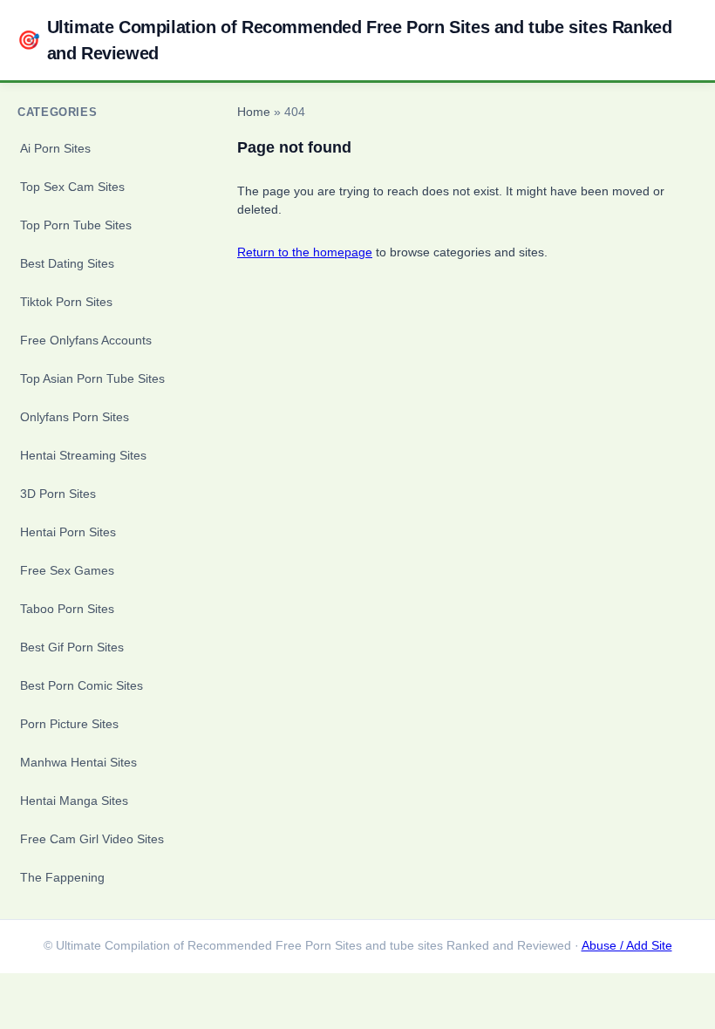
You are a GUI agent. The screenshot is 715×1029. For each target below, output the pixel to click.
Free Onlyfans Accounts (86, 340)
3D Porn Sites (58, 494)
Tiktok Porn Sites (66, 302)
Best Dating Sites (67, 263)
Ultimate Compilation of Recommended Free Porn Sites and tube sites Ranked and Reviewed (344, 40)
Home (253, 112)
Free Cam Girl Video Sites (92, 839)
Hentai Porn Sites (68, 532)
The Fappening (62, 877)
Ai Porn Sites (55, 148)
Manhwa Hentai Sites (78, 762)
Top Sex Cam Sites (72, 187)
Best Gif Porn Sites (72, 647)
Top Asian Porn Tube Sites (92, 378)
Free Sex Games (67, 570)
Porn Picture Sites (69, 724)
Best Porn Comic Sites (81, 685)
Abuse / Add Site (627, 945)
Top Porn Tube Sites (76, 225)
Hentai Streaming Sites (83, 455)
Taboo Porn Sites (67, 609)
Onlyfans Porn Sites (74, 417)
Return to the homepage (304, 252)
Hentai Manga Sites (74, 801)
